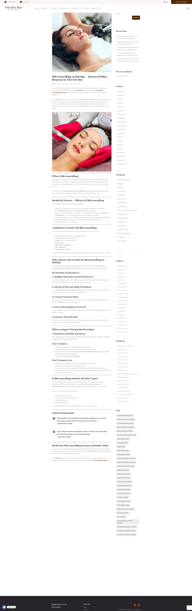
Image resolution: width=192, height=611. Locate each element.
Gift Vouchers (84, 8)
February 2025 (122, 156)
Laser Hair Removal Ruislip (123, 489)
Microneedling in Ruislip (123, 505)
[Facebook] (165, 2)
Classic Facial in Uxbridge (123, 454)
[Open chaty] (4, 607)
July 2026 (120, 95)
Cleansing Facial (122, 203)
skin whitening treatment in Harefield (126, 534)
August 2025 (121, 133)
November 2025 (122, 126)
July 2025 (120, 137)
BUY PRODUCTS (64, 8)
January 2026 (121, 118)
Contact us (95, 8)
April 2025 (120, 148)
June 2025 (120, 141)
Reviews (74, 8)
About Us (85, 609)
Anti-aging (120, 183)
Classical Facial (122, 199)
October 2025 (121, 129)
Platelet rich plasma (123, 229)
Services (44, 8)
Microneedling (121, 225)
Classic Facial (121, 195)
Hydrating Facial (122, 214)
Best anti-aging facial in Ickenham (125, 427)
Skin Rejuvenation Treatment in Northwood (125, 522)
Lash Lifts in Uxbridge (122, 497)
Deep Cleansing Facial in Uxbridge (125, 466)
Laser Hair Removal (123, 218)
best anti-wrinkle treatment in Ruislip (126, 435)
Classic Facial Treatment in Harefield (126, 458)
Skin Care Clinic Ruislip (122, 513)
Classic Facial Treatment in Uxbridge (126, 462)
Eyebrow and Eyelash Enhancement (127, 210)
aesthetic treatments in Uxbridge (125, 419)
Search (118, 14)
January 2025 (121, 160)
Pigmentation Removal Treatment (125, 509)
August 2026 (121, 91)
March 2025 (121, 152)
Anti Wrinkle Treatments (124, 180)
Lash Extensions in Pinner (123, 493)
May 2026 (120, 103)
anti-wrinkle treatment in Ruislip (125, 423)
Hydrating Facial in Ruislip (123, 478)
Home (37, 8)
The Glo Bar (79, 90)
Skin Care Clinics (121, 516)
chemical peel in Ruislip (123, 439)
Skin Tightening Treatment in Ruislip (126, 530)
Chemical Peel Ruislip (122, 443)
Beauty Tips (66, 84)
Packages (53, 8)
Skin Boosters (121, 237)
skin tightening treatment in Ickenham (126, 526)
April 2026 (120, 107)
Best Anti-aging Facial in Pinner (125, 431)
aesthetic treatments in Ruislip (125, 415)
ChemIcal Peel (121, 191)
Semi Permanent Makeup (124, 233)
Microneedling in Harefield (123, 501)
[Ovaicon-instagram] (167, 2)
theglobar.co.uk (59, 458)
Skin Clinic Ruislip (122, 241)
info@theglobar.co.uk (12, 2)
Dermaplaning (121, 206)
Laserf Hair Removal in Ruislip (124, 481)
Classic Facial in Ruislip (122, 450)
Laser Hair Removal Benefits (124, 485)
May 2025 (120, 145)
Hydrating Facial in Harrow (123, 474)
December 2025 (122, 122)
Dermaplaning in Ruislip (123, 470)
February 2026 (122, 114)
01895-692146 (26, 2)
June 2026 (120, 99)
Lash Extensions (122, 222)
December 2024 (122, 164)
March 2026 (121, 110)
